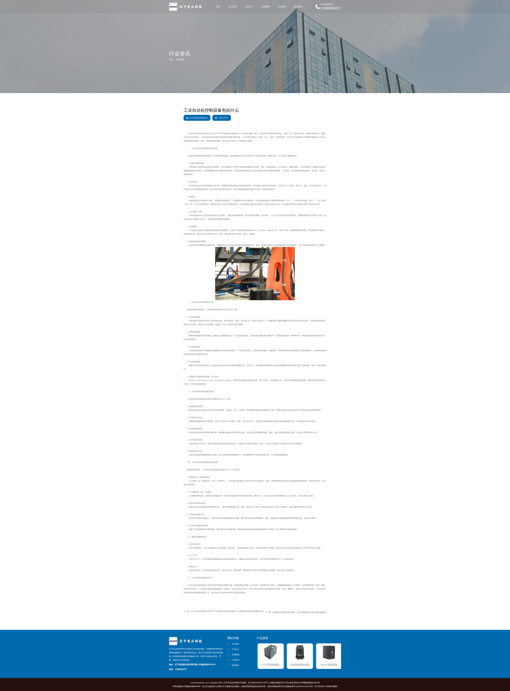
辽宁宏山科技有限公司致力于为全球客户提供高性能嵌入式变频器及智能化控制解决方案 (227, 611)
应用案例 (265, 6)
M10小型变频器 (328, 664)
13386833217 (331, 8)
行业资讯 (282, 6)
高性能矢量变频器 (298, 664)
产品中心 (249, 6)
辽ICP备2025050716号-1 (258, 683)
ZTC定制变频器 (269, 664)
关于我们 (232, 6)
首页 (218, 6)
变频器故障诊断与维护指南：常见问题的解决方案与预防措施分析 (299, 612)
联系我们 (298, 6)
